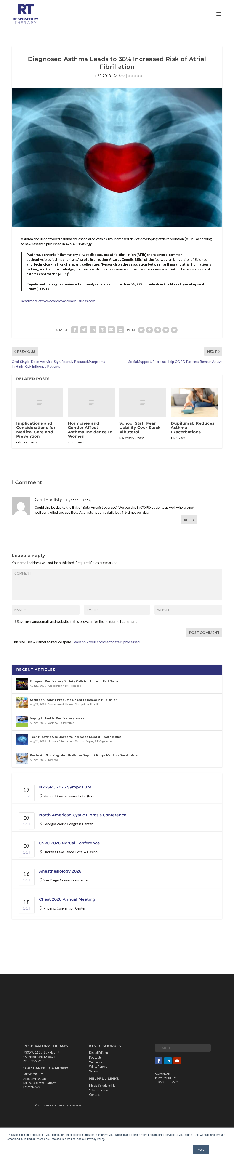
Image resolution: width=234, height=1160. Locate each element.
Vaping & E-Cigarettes (61, 722)
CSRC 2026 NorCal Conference (69, 843)
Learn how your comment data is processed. (106, 642)
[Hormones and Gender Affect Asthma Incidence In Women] (91, 402)
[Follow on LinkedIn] (168, 1060)
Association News (59, 685)
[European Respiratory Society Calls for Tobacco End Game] (22, 684)
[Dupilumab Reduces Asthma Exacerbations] (194, 402)
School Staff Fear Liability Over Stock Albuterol (140, 427)
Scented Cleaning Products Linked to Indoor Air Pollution (73, 700)
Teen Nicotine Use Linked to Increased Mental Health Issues (75, 737)
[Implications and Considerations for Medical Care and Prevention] (39, 402)
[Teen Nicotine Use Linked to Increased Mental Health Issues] (22, 739)
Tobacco (76, 685)
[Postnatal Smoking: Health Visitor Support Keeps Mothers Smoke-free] (22, 758)
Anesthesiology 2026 (60, 871)
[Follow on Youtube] (177, 1060)
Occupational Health (87, 704)
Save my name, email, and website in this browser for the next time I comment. (77, 621)
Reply (189, 519)
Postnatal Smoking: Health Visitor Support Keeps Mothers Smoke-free (84, 755)
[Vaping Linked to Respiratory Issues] (22, 721)
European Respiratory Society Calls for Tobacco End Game (74, 681)
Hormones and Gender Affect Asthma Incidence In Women (90, 430)
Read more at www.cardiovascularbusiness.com (58, 300)
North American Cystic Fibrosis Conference (82, 815)
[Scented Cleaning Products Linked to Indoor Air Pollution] (22, 702)
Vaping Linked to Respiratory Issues (57, 718)
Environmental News (61, 704)
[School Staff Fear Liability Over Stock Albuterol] (142, 402)
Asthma (119, 75)
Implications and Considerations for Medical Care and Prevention (35, 430)
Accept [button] (201, 1149)
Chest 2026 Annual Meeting (67, 899)
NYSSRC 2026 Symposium (65, 787)
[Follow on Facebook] (158, 1060)
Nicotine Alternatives (61, 741)
